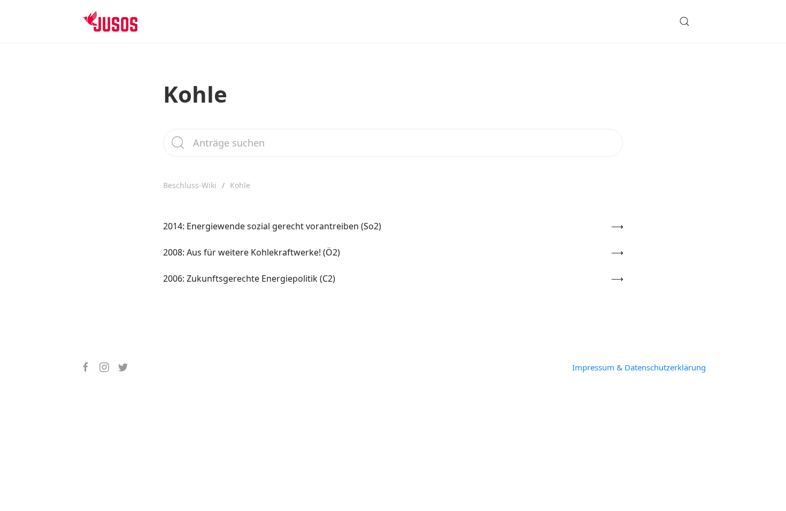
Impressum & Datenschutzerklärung (639, 367)
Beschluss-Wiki (190, 185)
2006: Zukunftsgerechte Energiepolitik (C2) (249, 278)
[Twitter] (119, 367)
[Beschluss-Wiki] (118, 21)
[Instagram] (100, 367)
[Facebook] (81, 367)
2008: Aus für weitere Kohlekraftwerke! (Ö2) (251, 252)
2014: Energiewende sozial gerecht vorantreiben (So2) (272, 226)
